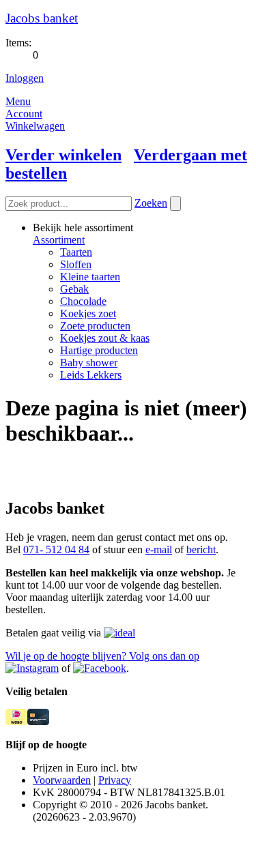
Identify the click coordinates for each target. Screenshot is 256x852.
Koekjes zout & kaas (105, 338)
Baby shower (88, 362)
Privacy (114, 780)
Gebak (74, 289)
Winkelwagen (35, 126)
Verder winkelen (63, 155)
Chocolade (83, 301)
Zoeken (150, 203)
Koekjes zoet (88, 313)
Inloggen (24, 78)
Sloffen (75, 264)
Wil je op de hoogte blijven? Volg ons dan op (102, 656)
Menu (18, 101)
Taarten (76, 252)
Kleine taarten (90, 276)
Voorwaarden (62, 780)
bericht (201, 549)
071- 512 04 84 (56, 549)
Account (23, 113)
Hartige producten (99, 350)
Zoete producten (95, 326)
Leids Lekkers (91, 375)
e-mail (158, 549)
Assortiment (59, 240)
